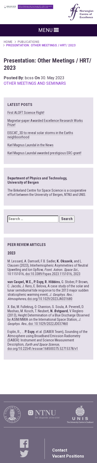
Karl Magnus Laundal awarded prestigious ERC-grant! (44, 153)
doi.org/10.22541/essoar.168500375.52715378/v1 (42, 349)
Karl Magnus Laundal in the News (30, 145)
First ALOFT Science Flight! (25, 113)
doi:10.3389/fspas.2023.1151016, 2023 (52, 274)
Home (8, 42)
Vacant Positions (68, 456)
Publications (29, 42)
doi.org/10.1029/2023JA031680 (49, 299)
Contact (59, 450)
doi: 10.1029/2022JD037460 (48, 324)
